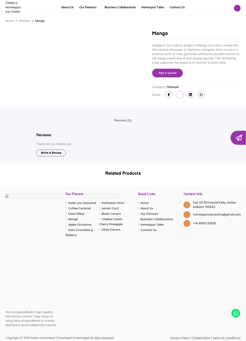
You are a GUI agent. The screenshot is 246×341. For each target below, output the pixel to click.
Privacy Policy (179, 338)
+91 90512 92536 (204, 223)
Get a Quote (167, 73)
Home (9, 21)
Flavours (24, 21)
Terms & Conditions (227, 338)
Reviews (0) (123, 120)
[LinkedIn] (190, 94)
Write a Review (51, 153)
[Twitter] (179, 94)
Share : (157, 95)
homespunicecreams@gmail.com (217, 214)
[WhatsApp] (201, 94)
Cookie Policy (201, 338)
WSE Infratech (104, 338)
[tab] (123, 120)
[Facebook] (168, 94)
